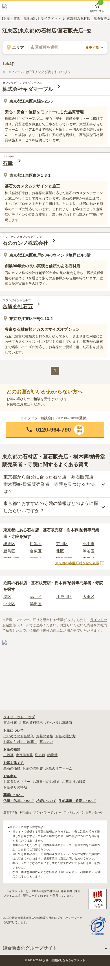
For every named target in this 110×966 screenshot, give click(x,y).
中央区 (9, 604)
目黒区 (36, 543)
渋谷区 (88, 551)
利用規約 (25, 812)
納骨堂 (52, 755)
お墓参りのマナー (16, 782)
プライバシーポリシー (47, 812)
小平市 (88, 543)
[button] (55, 429)
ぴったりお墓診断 (58, 723)
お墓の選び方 (65, 736)
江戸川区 (64, 596)
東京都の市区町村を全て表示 (77, 563)
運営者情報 (10, 812)
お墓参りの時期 (15, 787)
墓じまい (46, 742)
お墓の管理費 (33, 768)
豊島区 (9, 551)
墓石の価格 (11, 768)
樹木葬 (40, 755)
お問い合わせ (94, 812)
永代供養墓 (24, 755)
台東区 (36, 551)
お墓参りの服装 (74, 782)
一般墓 (8, 755)
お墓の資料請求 (31, 723)
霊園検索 (10, 723)
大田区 (88, 596)
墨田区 (36, 604)
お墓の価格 (44, 736)
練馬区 (9, 543)
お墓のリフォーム (58, 768)
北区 (60, 551)
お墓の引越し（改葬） (20, 742)
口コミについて (73, 812)
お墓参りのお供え (46, 782)
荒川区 (62, 543)
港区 (7, 596)
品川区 (36, 596)
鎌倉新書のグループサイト (30, 947)
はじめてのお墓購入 (18, 736)
